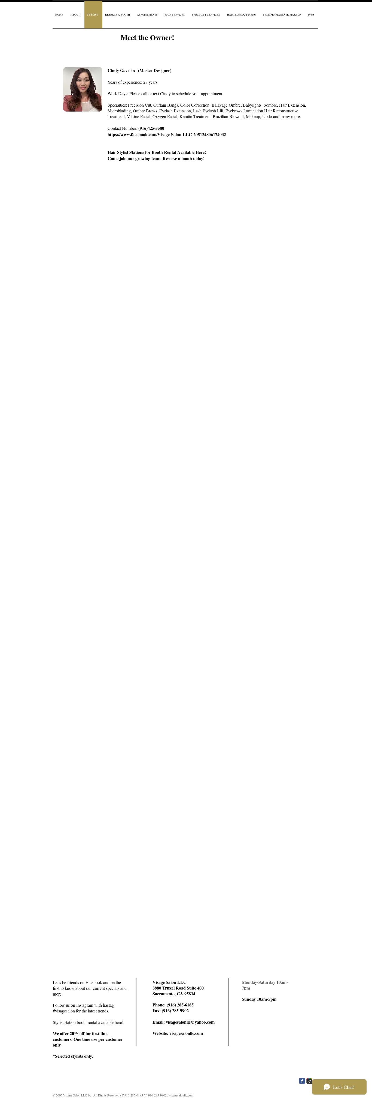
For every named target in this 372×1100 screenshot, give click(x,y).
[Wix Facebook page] (302, 1081)
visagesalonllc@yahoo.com (190, 1022)
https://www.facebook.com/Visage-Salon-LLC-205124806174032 (167, 134)
